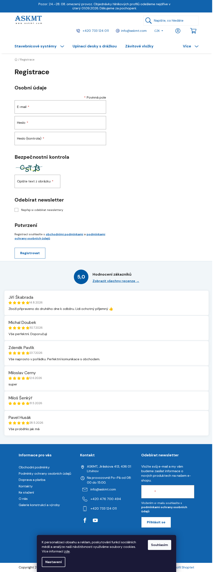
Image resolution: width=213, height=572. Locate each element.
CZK (157, 31)
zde (67, 551)
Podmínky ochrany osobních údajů (45, 473)
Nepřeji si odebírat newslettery (42, 210)
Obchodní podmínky (34, 467)
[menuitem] (41, 46)
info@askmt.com (134, 30)
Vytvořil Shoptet (181, 567)
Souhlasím (159, 545)
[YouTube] (95, 520)
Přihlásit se (156, 522)
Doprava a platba (32, 480)
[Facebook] (85, 520)
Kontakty (26, 486)
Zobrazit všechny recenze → (116, 281)
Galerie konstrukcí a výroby (39, 505)
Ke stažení (26, 492)
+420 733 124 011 (95, 30)
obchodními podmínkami (64, 234)
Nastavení (53, 562)
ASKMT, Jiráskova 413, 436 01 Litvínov (109, 468)
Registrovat (30, 253)
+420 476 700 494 (105, 499)
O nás (23, 498)
